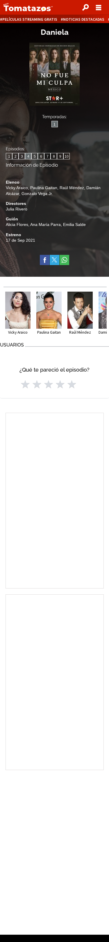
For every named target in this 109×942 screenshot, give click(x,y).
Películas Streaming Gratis (29, 19)
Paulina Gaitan (43, 187)
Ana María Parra (45, 224)
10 (67, 156)
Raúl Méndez (72, 187)
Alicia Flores (17, 224)
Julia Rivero (16, 209)
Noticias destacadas (83, 19)
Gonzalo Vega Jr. (37, 193)
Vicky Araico (17, 187)
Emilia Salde (74, 224)
